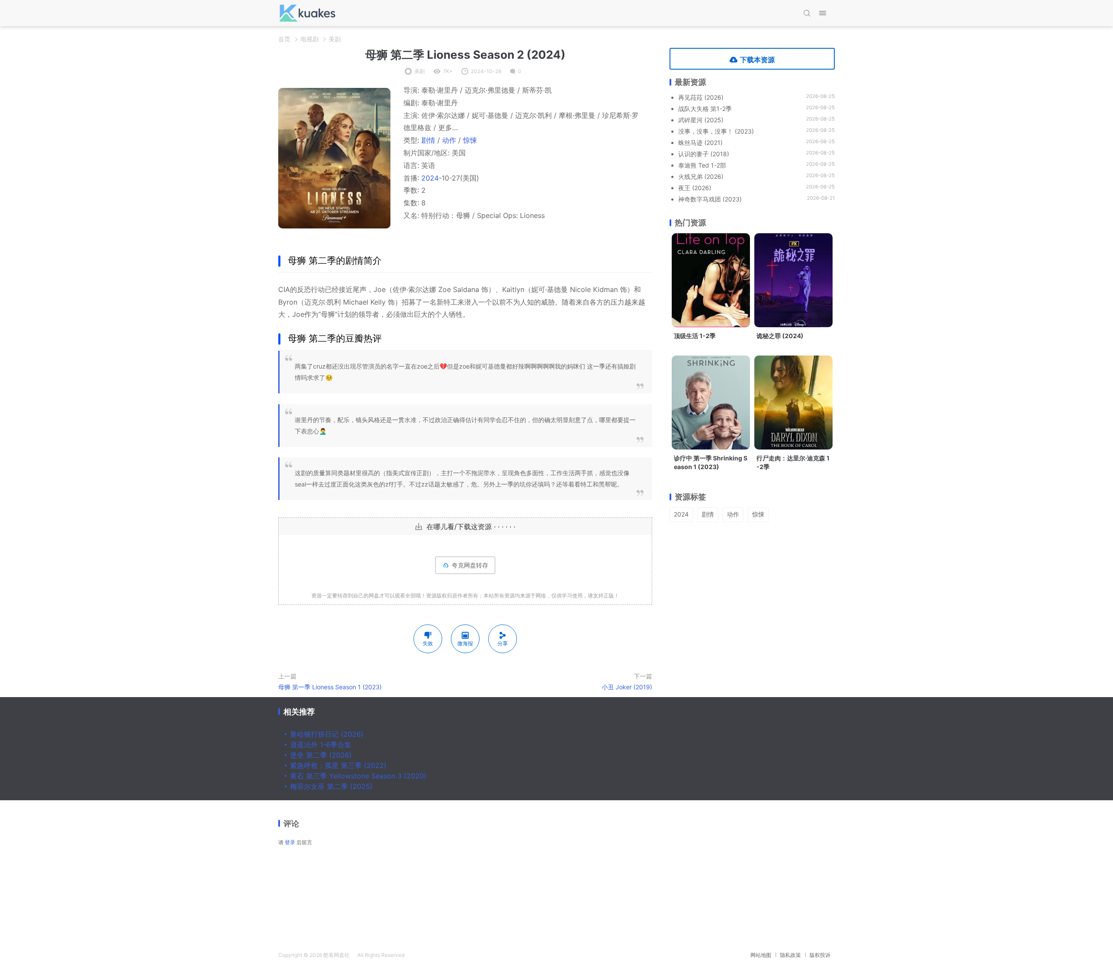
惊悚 (470, 140)
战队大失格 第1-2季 (705, 108)
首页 (284, 39)
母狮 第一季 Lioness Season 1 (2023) (330, 687)
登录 (290, 842)
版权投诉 (820, 955)
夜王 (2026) (694, 187)
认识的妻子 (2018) (703, 154)
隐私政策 (790, 955)
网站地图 (760, 955)
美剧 (335, 39)
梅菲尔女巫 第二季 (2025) (331, 786)
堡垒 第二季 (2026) (321, 755)
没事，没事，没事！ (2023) (716, 131)
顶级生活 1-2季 (695, 335)
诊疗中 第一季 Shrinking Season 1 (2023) (710, 462)
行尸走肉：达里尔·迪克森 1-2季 (793, 462)
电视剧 (309, 39)
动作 (449, 140)
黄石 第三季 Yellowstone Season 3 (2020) (358, 776)
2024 (430, 178)
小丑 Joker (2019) (627, 687)
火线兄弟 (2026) (700, 176)
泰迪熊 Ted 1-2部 (702, 165)
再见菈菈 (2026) (700, 97)
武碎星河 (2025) (700, 120)
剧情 (428, 140)
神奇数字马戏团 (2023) (710, 199)
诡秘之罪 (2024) (779, 335)
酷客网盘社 (336, 955)
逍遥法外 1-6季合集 (320, 744)
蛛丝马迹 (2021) (700, 142)
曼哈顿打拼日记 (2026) (326, 734)
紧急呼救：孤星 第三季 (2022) (338, 765)
